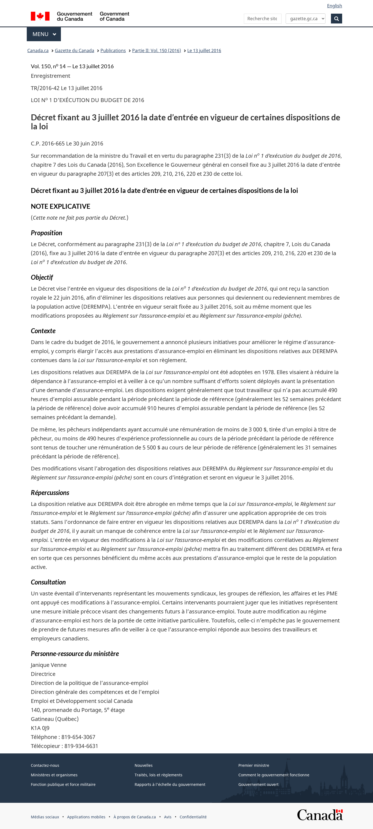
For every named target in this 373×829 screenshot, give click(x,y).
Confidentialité (193, 816)
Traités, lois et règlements (158, 774)
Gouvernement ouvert (258, 784)
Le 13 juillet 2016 (204, 50)
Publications (113, 50)
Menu (46, 34)
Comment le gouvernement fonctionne (273, 774)
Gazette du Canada (74, 50)
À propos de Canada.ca (135, 816)
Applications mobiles (86, 816)
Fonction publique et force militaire (63, 784)
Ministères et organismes (54, 774)
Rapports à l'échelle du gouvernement (170, 784)
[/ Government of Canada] (80, 17)
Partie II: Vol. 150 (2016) (156, 50)
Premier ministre (253, 765)
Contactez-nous (45, 765)
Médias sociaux (45, 816)
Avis (167, 816)
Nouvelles (144, 765)
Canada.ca (38, 50)
